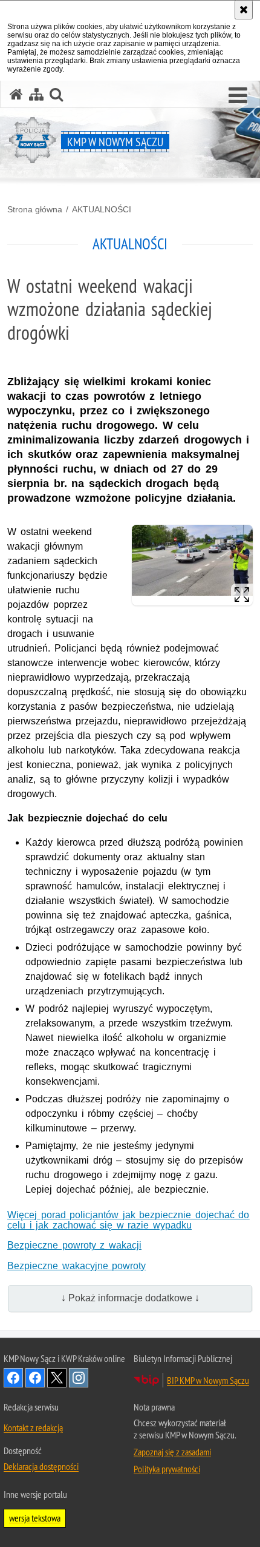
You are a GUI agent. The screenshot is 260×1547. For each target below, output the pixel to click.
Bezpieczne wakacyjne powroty (76, 1266)
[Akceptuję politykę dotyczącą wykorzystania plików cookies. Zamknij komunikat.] (244, 9)
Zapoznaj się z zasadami (172, 1452)
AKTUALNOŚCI (101, 209)
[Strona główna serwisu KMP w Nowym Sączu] (16, 94)
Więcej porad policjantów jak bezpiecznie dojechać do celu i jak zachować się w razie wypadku (128, 1220)
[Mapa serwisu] (36, 94)
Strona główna (34, 209)
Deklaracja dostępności (41, 1466)
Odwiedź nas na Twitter (57, 1377)
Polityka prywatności (167, 1469)
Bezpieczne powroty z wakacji (74, 1245)
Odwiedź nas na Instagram (78, 1377)
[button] (238, 96)
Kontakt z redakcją (33, 1427)
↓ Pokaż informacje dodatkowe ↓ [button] (130, 1298)
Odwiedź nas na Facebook (13, 1377)
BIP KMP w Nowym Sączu (208, 1380)
